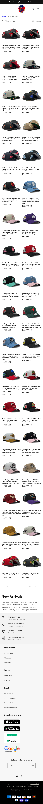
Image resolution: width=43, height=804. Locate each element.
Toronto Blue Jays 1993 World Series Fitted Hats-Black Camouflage (30, 108)
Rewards (7, 663)
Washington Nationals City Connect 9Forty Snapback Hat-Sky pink (31, 295)
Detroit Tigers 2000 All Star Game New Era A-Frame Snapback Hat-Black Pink (31, 451)
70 (30, 587)
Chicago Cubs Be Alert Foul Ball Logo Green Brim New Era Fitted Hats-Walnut (31, 138)
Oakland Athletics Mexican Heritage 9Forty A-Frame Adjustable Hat (11, 108)
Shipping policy (15, 789)
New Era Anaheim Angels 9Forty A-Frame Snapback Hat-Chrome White (30, 544)
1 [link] (7, 587)
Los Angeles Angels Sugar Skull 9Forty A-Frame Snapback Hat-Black (10, 325)
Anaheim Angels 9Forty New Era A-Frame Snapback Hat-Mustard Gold (11, 544)
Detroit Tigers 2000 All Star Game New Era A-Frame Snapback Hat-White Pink (11, 481)
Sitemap (7, 680)
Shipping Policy (10, 698)
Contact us (8, 676)
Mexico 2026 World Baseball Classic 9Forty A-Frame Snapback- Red (11, 420)
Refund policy (11, 786)
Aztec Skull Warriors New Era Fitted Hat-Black (10, 574)
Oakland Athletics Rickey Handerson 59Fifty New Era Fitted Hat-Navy (11, 169)
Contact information (28, 789)
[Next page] (35, 586)
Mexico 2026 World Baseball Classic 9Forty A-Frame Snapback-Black (31, 420)
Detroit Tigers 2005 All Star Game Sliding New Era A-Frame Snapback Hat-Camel (31, 481)
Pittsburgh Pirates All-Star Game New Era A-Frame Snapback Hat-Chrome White (11, 233)
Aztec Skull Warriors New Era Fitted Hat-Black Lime (30, 574)
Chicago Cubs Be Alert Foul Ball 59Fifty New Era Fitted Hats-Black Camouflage (11, 47)
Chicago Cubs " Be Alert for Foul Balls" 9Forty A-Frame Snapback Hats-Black (31, 356)
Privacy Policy (9, 703)
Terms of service (33, 786)
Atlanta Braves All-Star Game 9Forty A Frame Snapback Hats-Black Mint (10, 295)
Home (4, 16)
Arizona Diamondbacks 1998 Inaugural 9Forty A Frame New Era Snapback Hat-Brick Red (11, 513)
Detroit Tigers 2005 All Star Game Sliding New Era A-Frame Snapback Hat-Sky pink (11, 357)
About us (7, 658)
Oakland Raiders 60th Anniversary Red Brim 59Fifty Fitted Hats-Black (10, 77)
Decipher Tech (34, 784)
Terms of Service (10, 708)
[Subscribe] (33, 765)
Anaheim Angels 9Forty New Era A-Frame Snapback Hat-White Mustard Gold (11, 451)
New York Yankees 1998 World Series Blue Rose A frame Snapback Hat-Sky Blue (30, 201)
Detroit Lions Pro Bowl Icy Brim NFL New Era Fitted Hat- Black (31, 169)
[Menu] (4, 9)
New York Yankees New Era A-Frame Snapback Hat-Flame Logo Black (11, 200)
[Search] (33, 9)
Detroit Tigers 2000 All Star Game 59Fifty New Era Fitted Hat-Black (11, 138)
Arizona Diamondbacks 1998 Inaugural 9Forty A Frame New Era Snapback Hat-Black (31, 512)
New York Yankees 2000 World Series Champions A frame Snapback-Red (31, 264)
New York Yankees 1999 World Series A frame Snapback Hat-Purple (30, 232)
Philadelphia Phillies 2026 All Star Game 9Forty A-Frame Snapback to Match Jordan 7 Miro (11, 389)
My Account (8, 653)
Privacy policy (21, 786)
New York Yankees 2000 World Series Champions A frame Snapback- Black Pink (11, 264)
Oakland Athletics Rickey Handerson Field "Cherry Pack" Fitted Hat (30, 47)
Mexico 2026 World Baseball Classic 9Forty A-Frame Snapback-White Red (31, 388)
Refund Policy (9, 693)
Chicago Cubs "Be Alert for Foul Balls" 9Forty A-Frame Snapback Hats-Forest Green (31, 325)
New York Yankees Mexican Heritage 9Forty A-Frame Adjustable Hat (31, 77)
